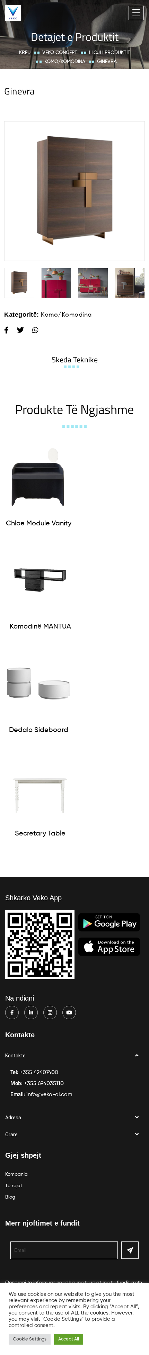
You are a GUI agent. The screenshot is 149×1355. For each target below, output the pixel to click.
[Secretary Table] (40, 787)
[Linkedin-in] (31, 1012)
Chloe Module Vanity (38, 523)
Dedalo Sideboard (38, 730)
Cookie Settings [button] (29, 1339)
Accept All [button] (68, 1339)
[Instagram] (50, 1012)
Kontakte (15, 1055)
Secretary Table (40, 833)
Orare (11, 1134)
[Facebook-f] (12, 1012)
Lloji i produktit (109, 52)
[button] (74, 1055)
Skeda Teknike (75, 359)
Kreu (24, 52)
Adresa (13, 1117)
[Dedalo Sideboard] (38, 683)
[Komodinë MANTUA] (40, 580)
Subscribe (130, 1250)
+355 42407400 (39, 1072)
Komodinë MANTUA (40, 626)
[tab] (74, 359)
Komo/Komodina (64, 61)
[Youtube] (69, 1012)
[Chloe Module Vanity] (38, 477)
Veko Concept (59, 52)
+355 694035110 (44, 1083)
